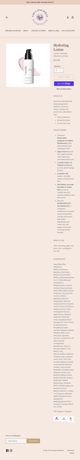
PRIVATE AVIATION (13, 31)
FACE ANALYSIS (68, 31)
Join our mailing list (13, 436)
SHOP (25, 31)
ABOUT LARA (53, 31)
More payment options (64, 89)
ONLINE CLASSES (38, 31)
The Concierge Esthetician (56, 450)
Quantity (57, 66)
